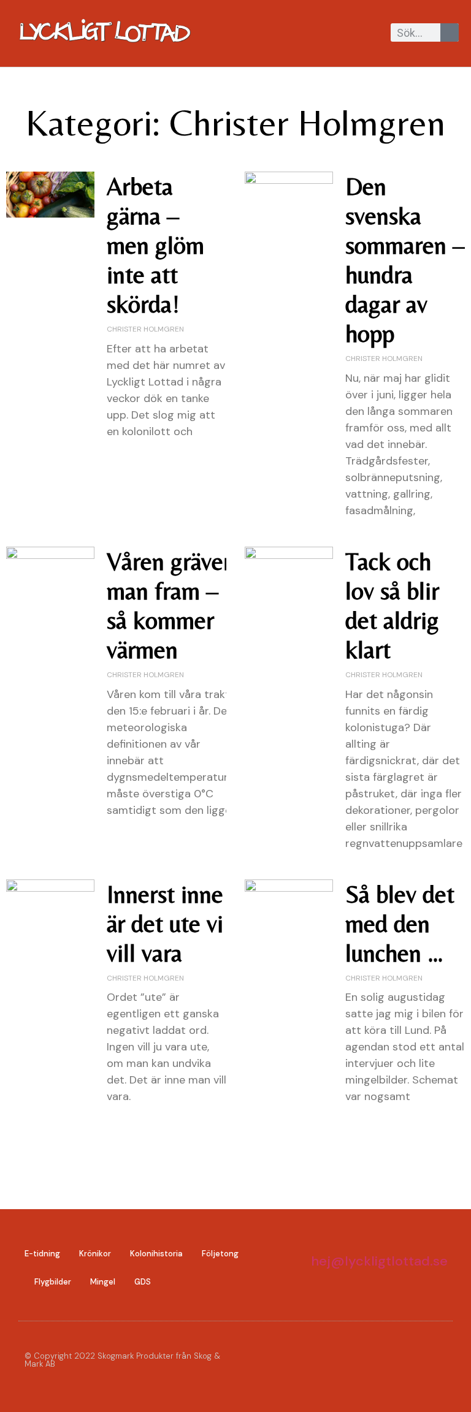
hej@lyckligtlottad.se (379, 1261)
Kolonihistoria (156, 1253)
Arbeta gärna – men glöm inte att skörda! (155, 245)
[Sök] (449, 32)
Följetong (220, 1253)
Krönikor (95, 1253)
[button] (379, 33)
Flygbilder (52, 1282)
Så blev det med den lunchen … (399, 923)
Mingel (102, 1282)
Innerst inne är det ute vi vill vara (165, 923)
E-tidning (42, 1253)
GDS (142, 1282)
